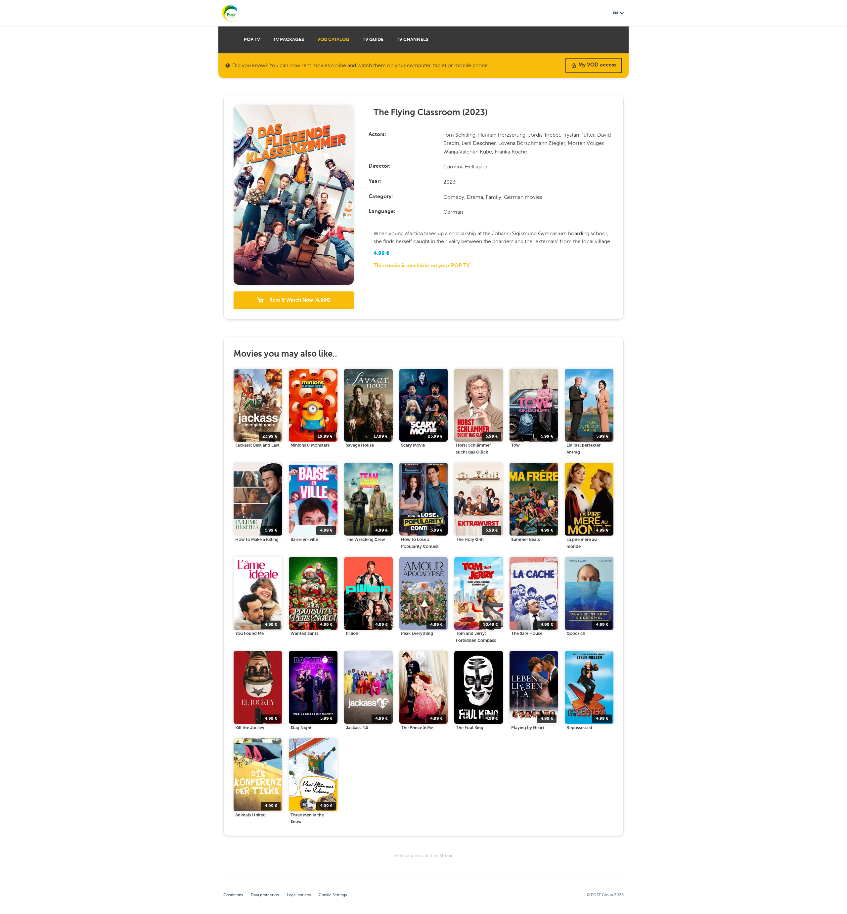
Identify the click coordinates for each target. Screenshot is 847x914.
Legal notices (299, 894)
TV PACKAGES (288, 39)
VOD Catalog (333, 39)
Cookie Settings (333, 894)
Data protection (265, 894)
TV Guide (373, 39)
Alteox (445, 856)
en (615, 13)
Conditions (233, 894)
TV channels (412, 39)
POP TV (252, 39)
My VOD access (597, 65)
